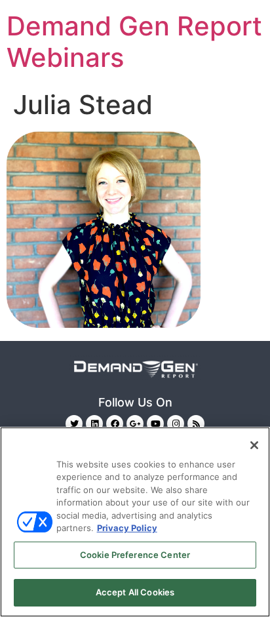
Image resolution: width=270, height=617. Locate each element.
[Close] (254, 445)
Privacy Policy (127, 528)
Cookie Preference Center (135, 554)
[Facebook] (114, 423)
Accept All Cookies (135, 592)
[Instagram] (175, 423)
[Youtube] (155, 423)
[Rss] (195, 423)
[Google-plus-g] (135, 423)
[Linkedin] (94, 423)
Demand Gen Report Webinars (134, 41)
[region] (135, 522)
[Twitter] (74, 423)
